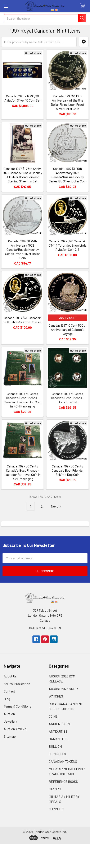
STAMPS (55, 789)
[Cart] (83, 5)
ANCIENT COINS (60, 724)
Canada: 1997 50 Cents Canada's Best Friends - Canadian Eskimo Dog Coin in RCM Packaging (22, 400)
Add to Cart (67, 317)
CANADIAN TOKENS (63, 761)
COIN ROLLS (57, 754)
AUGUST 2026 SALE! (63, 689)
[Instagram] (54, 639)
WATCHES (56, 696)
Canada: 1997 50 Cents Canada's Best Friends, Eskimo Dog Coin (68, 470)
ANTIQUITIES (58, 731)
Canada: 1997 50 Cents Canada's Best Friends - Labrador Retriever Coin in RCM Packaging (22, 472)
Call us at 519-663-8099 (45, 628)
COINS (53, 716)
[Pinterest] (45, 639)
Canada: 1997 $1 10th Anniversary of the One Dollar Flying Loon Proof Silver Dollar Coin (67, 102)
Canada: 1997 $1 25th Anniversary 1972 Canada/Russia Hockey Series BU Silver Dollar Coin (67, 175)
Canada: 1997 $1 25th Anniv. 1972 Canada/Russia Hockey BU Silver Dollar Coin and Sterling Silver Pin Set (22, 175)
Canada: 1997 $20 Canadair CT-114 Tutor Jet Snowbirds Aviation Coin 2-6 (67, 245)
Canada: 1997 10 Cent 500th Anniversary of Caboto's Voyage (67, 329)
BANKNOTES (58, 739)
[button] (84, 42)
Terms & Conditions (17, 706)
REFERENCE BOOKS (63, 781)
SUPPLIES (56, 809)
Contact (9, 691)
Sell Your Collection (17, 684)
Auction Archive (15, 729)
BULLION (55, 746)
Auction (9, 714)
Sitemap (10, 736)
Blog (7, 699)
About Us (10, 676)
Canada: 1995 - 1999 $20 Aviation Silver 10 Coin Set (22, 98)
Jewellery (10, 721)
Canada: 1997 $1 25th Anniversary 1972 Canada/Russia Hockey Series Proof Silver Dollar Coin (22, 249)
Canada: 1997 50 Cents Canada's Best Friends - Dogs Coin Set (67, 398)
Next (54, 506)
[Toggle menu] (6, 5)
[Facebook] (36, 639)
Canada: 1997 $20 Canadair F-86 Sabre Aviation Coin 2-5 (22, 320)
